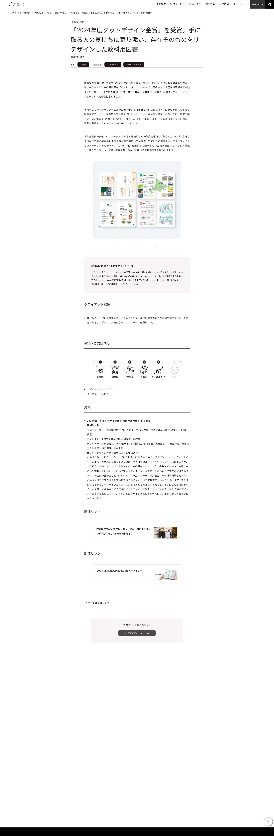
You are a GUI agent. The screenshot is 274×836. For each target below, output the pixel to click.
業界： (74, 64)
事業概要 (161, 4)
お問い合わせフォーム (138, 633)
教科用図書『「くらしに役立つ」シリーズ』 (113, 266)
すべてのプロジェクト (100, 602)
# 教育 (83, 64)
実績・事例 (195, 4)
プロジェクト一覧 (41, 13)
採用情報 (210, 4)
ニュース (238, 4)
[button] (117, 247)
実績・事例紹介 (24, 13)
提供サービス (177, 4)
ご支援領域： (97, 64)
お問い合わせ (257, 4)
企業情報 (224, 4)
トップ (11, 13)
